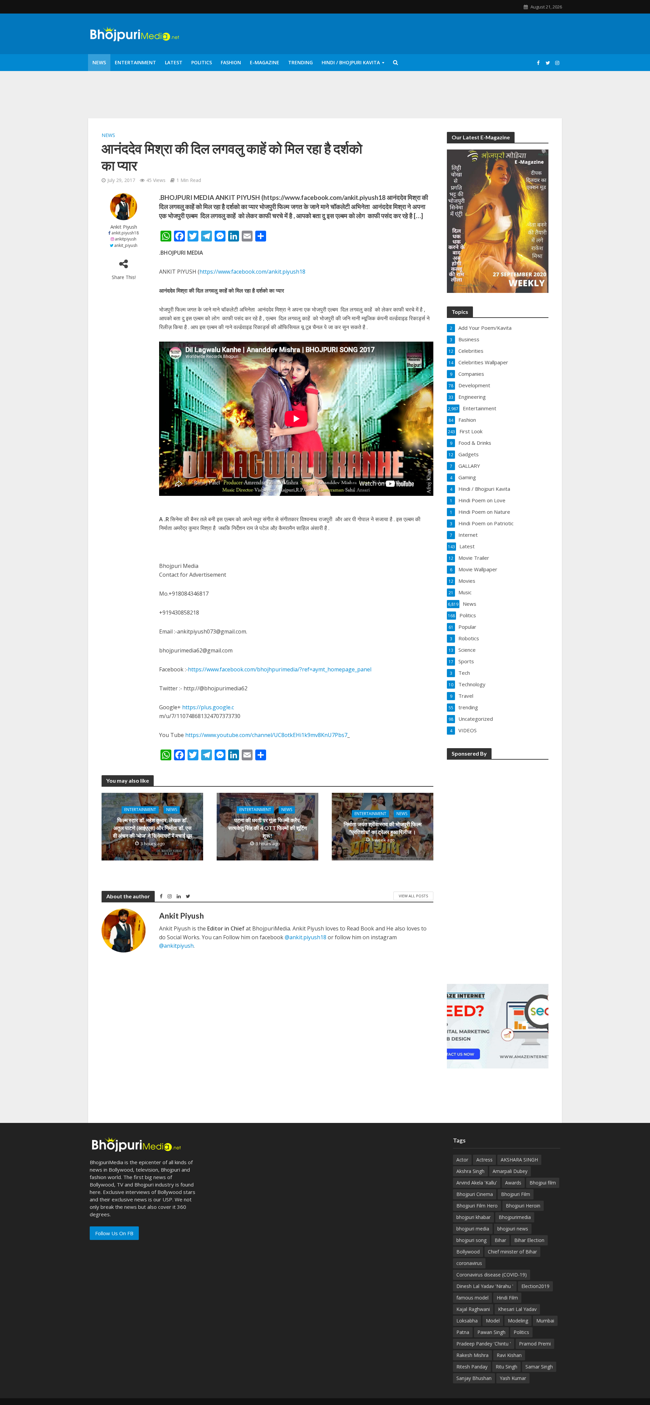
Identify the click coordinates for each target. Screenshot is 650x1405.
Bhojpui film (542, 1182)
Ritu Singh (506, 1366)
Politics (201, 62)
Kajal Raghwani (473, 1309)
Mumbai (545, 1320)
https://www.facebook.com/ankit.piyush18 (252, 271)
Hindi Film (507, 1297)
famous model (472, 1297)
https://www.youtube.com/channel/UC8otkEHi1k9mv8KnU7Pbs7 (266, 735)
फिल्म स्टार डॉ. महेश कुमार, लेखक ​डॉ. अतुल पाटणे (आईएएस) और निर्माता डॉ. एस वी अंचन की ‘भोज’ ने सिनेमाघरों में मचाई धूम (152, 828)
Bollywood (468, 1251)
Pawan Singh (491, 1332)
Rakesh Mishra (472, 1355)
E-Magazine (264, 62)
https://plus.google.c (208, 707)
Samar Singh (539, 1366)
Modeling (518, 1320)
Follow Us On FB (114, 1233)
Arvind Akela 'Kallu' (476, 1182)
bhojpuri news (512, 1228)
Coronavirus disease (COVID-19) (491, 1274)
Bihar (500, 1240)
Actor (462, 1159)
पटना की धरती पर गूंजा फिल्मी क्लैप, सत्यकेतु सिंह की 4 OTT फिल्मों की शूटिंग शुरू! (267, 828)
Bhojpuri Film (515, 1194)
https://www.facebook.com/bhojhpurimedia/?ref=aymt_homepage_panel (279, 669)
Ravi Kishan (509, 1355)
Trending (300, 62)
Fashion (231, 62)
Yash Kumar (513, 1378)
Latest (173, 62)
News (99, 62)
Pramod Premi (535, 1343)
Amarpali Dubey (510, 1171)
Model (493, 1320)
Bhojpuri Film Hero (477, 1205)
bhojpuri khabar (473, 1217)
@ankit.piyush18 (305, 937)
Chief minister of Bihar (512, 1251)
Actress (484, 1159)
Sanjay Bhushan (474, 1378)
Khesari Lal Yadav (517, 1309)
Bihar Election (529, 1240)
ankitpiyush (125, 239)
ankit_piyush (125, 245)
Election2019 (535, 1286)
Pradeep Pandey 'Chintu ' (483, 1343)
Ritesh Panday (472, 1366)
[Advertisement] (497, 867)
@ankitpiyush (176, 945)
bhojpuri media (472, 1228)
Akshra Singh (470, 1171)
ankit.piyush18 (125, 233)
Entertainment (135, 62)
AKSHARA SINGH (519, 1159)
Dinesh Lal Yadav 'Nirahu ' (484, 1286)
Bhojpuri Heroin (523, 1205)
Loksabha (467, 1320)
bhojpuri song (471, 1240)
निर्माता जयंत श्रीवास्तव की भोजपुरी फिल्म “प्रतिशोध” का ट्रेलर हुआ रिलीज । (382, 828)
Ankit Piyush (123, 227)
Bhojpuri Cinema (474, 1194)
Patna (462, 1332)
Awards (513, 1182)
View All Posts (413, 895)
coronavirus (469, 1263)
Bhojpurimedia (515, 1217)
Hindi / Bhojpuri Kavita (351, 62)
